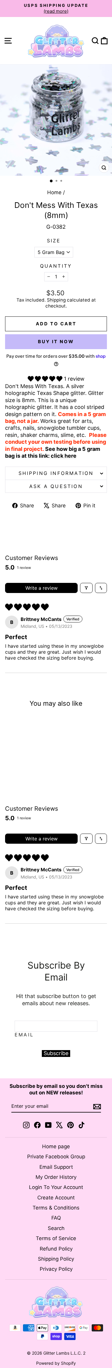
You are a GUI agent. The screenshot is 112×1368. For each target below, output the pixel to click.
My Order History (56, 1177)
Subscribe (56, 1053)
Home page (56, 1146)
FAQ (56, 1218)
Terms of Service (56, 1238)
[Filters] (86, 588)
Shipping (56, 300)
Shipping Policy (56, 1259)
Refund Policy (56, 1249)
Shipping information (56, 473)
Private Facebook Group (56, 1157)
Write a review (41, 588)
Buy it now (56, 341)
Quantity (56, 266)
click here (63, 456)
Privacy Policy (56, 1269)
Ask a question (56, 486)
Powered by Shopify (56, 1363)
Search (56, 1228)
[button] (46, 379)
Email (24, 1035)
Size (54, 241)
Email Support (56, 1167)
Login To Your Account (56, 1187)
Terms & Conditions (56, 1208)
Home (54, 192)
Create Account (56, 1198)
